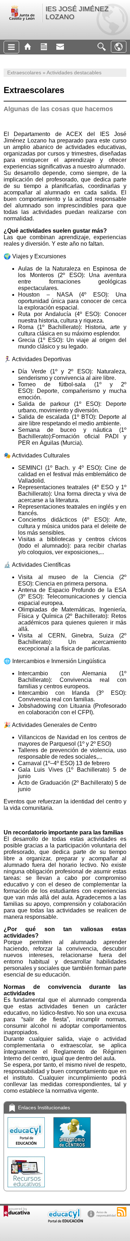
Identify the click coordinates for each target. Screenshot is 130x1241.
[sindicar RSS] (121, 1211)
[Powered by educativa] (17, 1211)
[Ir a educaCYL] (65, 1221)
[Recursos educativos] (26, 1189)
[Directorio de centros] (72, 1149)
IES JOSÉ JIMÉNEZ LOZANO (77, 13)
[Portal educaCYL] (27, 1149)
